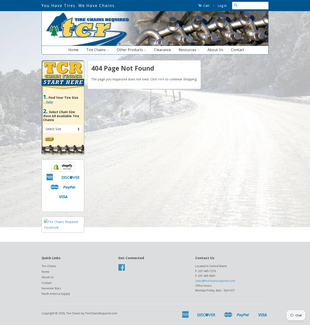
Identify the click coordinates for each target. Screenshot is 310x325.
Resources (188, 49)
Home (73, 49)
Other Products (130, 49)
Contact (237, 49)
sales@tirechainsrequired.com (215, 281)
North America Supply (56, 293)
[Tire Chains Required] (63, 227)
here (161, 79)
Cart (205, 5)
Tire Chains (96, 49)
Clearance (162, 49)
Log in (222, 5)
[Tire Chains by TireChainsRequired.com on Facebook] (121, 269)
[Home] (155, 44)
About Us (215, 49)
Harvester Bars (51, 288)
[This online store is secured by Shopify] (62, 171)
